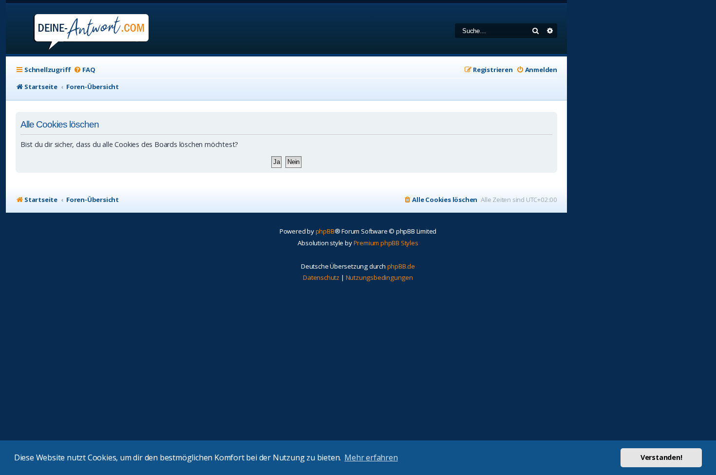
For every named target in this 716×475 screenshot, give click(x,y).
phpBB (325, 231)
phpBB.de (401, 266)
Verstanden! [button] (661, 457)
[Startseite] (78, 29)
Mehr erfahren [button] (370, 457)
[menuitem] (84, 70)
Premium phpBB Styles (386, 242)
